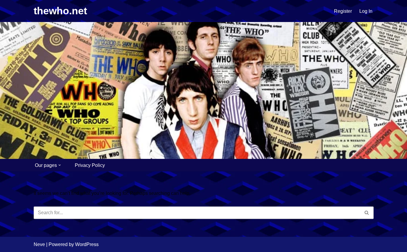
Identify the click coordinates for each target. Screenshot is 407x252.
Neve (39, 244)
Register (343, 11)
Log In (365, 11)
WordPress (87, 244)
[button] (59, 165)
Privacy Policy (90, 165)
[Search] (367, 212)
